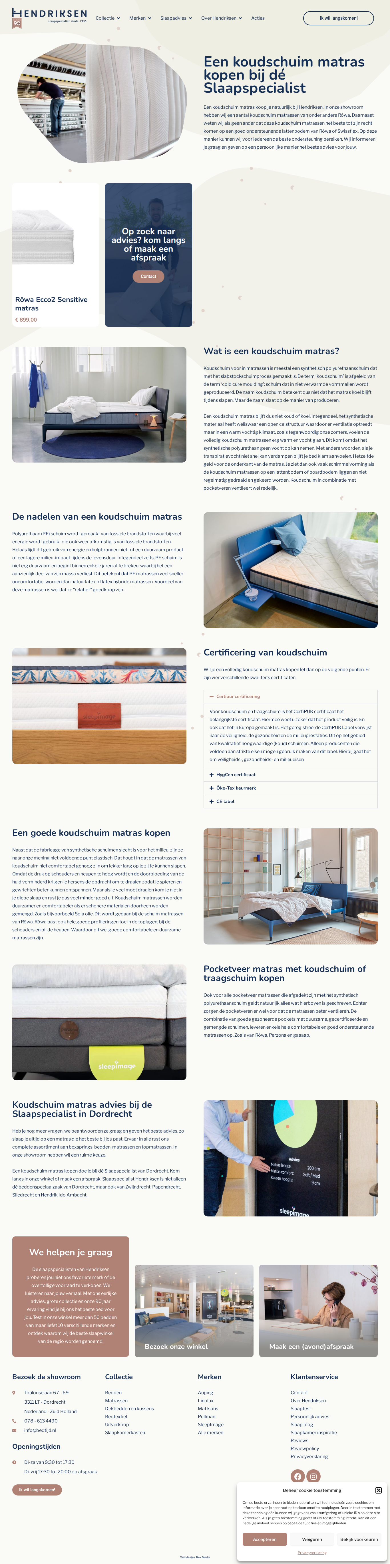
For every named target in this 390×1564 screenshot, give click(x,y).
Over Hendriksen (308, 1400)
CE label (225, 801)
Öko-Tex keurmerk (236, 788)
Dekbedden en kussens (129, 1408)
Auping (205, 1392)
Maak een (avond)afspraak (311, 1346)
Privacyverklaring (312, 1553)
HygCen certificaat (236, 775)
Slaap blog (302, 1424)
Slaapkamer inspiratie (314, 1432)
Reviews (299, 1440)
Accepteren (265, 1539)
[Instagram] (313, 1476)
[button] (378, 1490)
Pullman (206, 1416)
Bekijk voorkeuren (359, 1539)
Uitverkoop (117, 1424)
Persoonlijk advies (310, 1416)
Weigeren (312, 1539)
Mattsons (208, 1408)
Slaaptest (301, 1408)
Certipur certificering (238, 696)
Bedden (113, 1392)
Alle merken (210, 1432)
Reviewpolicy (305, 1448)
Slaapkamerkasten (125, 1432)
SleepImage (211, 1424)
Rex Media (203, 1557)
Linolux (206, 1400)
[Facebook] (298, 1476)
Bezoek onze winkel (176, 1346)
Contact (299, 1392)
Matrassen (116, 1400)
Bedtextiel (116, 1416)
